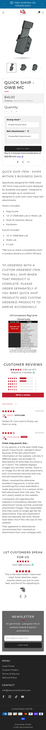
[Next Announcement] (42, 4)
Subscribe (23, 645)
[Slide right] (40, 67)
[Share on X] (23, 162)
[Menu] (3, 12)
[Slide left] (5, 67)
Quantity (11, 107)
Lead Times (8, 666)
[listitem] (23, 4)
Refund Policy (9, 677)
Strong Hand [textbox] (14, 120)
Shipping (8, 101)
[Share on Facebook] (17, 162)
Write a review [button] (23, 395)
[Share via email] (28, 162)
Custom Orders (10, 670)
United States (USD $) (22, 709)
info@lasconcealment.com (16, 690)
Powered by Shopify (23, 724)
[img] (8, 411)
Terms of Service (10, 674)
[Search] (43, 12)
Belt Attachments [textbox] (23, 131)
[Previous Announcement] (3, 4)
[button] (12, 378)
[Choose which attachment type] (28, 131)
